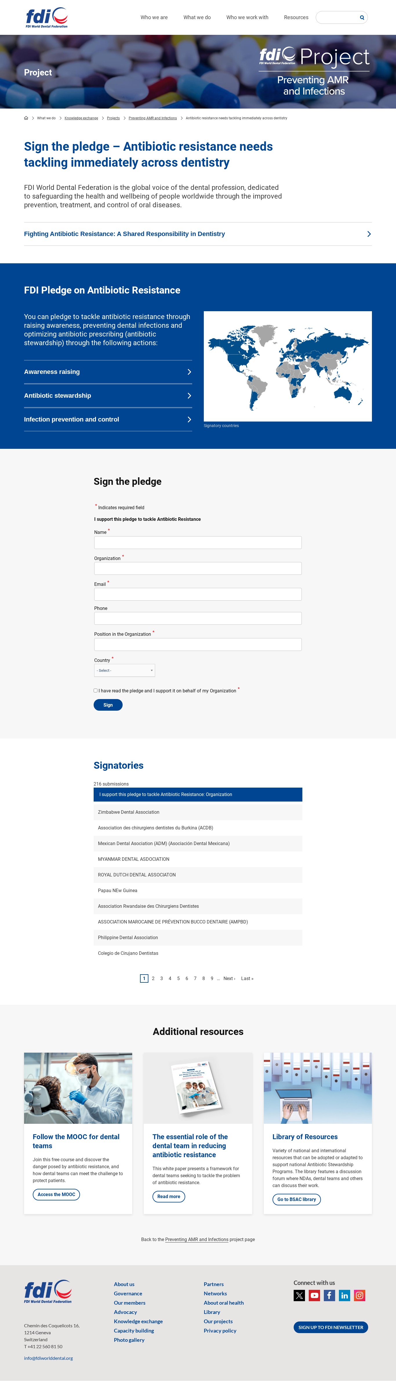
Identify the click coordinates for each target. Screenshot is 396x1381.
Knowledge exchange (81, 118)
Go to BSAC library (296, 1199)
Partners (214, 1284)
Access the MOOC (56, 1194)
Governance (128, 1293)
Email (100, 584)
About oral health (224, 1302)
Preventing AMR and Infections (153, 118)
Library (212, 1312)
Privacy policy (220, 1330)
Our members (130, 1302)
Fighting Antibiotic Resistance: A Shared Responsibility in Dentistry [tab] (124, 233)
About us (124, 1284)
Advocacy (125, 1312)
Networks (215, 1293)
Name (100, 532)
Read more (168, 1196)
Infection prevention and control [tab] (71, 419)
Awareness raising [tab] (52, 371)
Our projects (218, 1321)
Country (102, 660)
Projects (113, 118)
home (26, 118)
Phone (100, 608)
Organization (107, 558)
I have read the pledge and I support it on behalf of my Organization (167, 691)
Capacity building (134, 1330)
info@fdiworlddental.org (48, 1358)
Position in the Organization (122, 634)
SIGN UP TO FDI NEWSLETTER (331, 1327)
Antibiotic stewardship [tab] (57, 395)
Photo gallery (129, 1340)
